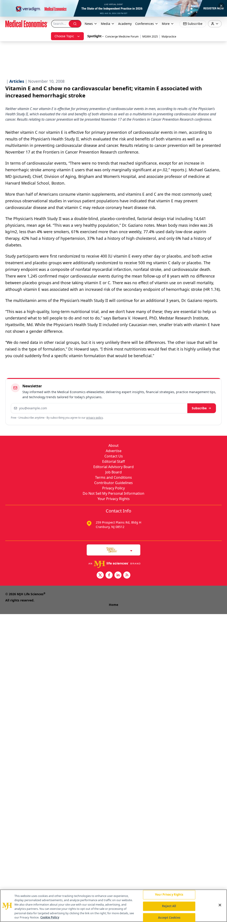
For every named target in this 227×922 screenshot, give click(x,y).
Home (113, 605)
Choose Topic (64, 36)
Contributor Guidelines (113, 482)
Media (105, 24)
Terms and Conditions (113, 477)
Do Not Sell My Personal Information (113, 493)
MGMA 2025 (150, 36)
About (113, 445)
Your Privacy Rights (114, 498)
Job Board (113, 472)
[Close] (220, 905)
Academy (125, 24)
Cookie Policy (49, 917)
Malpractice (169, 36)
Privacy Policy (113, 488)
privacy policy (94, 418)
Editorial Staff (113, 461)
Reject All (169, 906)
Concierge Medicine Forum (122, 36)
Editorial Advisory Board (113, 466)
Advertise (113, 450)
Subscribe (199, 408)
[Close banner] (221, 6)
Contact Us (113, 456)
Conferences (144, 24)
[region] (113, 905)
